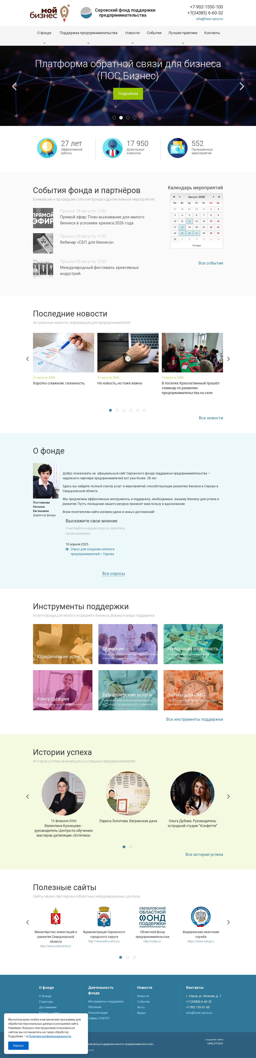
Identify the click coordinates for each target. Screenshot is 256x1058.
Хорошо (18, 1045)
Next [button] (242, 86)
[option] (128, 86)
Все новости (211, 417)
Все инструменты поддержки (194, 719)
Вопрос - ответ (49, 1013)
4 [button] (135, 118)
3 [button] (128, 118)
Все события (210, 263)
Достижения (47, 1007)
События (143, 1001)
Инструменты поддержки (105, 1001)
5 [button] (142, 118)
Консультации (98, 1012)
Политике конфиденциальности (50, 1036)
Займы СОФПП (98, 1018)
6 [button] (145, 411)
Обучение (94, 1007)
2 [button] (121, 118)
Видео (141, 1013)
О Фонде (45, 996)
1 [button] (114, 118)
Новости (143, 996)
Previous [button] (14, 86)
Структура (46, 1001)
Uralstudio (214, 1041)
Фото (141, 1007)
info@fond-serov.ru (209, 19)
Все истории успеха (204, 854)
